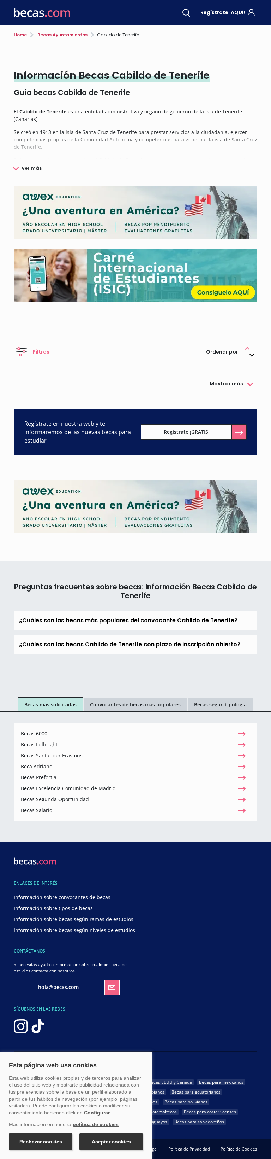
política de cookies (96, 1124)
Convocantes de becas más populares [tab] (135, 704)
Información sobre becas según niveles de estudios (74, 930)
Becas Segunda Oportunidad (55, 799)
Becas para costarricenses (210, 1112)
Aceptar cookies (111, 1142)
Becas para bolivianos (185, 1102)
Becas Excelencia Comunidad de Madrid (68, 788)
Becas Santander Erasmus (52, 755)
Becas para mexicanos (221, 1082)
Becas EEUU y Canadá (170, 1082)
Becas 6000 (34, 733)
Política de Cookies (239, 1149)
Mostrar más (226, 383)
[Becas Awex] (135, 211)
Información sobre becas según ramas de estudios (73, 919)
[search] (186, 12)
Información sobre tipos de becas (53, 908)
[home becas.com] (35, 860)
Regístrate (222, 12)
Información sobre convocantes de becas (62, 897)
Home (20, 35)
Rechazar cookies (40, 1142)
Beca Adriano (36, 766)
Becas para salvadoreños (199, 1122)
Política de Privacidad (189, 1149)
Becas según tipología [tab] (220, 704)
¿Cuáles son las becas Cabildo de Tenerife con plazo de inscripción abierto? (129, 644)
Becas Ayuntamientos (62, 35)
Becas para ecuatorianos (196, 1092)
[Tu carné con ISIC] (135, 275)
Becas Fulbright (39, 744)
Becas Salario (36, 810)
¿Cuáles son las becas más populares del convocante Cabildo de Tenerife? (128, 620)
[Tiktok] (38, 1025)
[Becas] (42, 12)
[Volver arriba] (257, 1143)
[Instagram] (21, 1025)
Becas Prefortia (38, 777)
